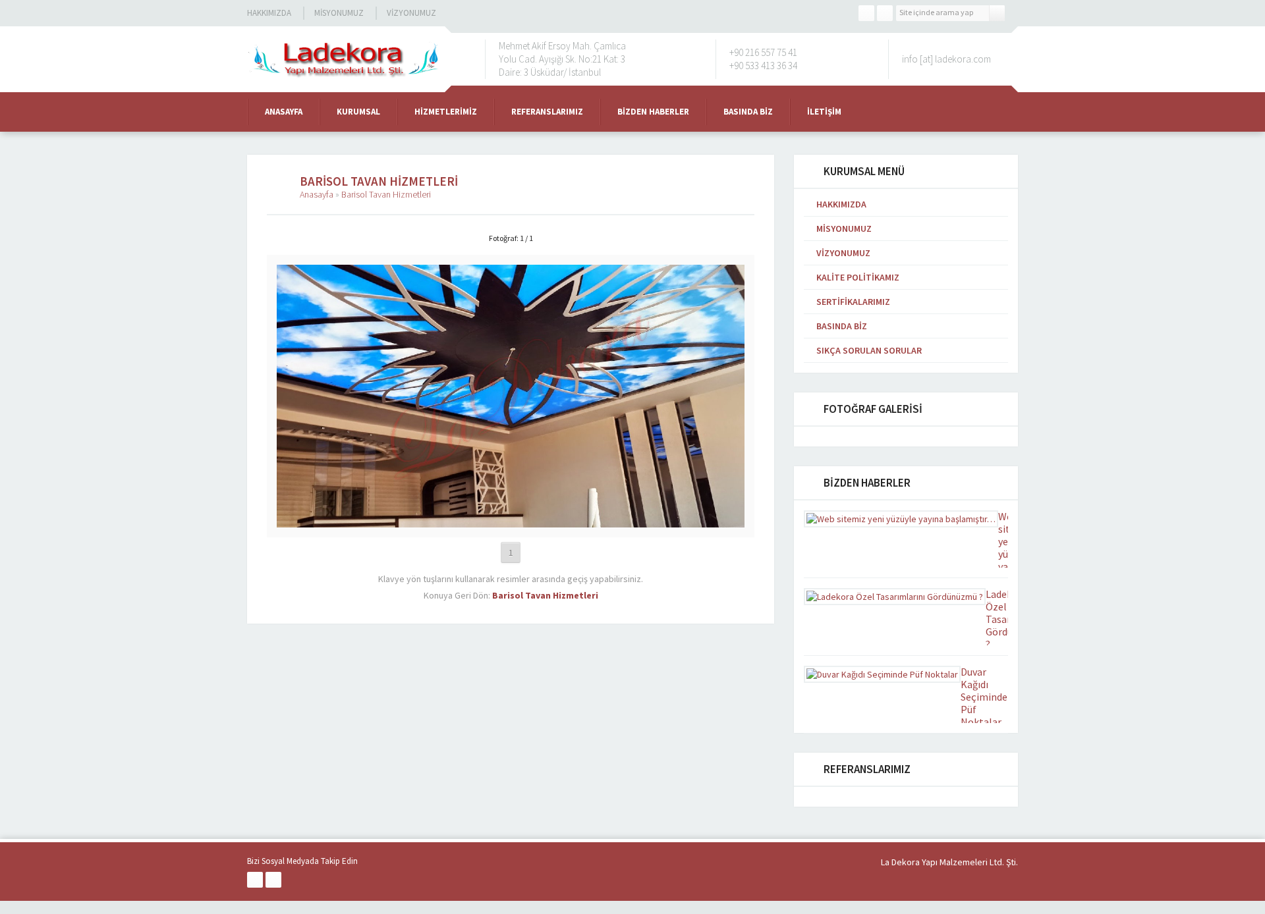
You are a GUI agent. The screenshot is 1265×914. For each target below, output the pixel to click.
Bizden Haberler (653, 111)
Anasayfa (283, 111)
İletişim (824, 111)
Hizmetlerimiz (445, 111)
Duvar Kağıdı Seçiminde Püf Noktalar (984, 696)
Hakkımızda (269, 12)
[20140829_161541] (511, 521)
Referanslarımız (547, 111)
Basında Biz (748, 111)
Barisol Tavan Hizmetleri (386, 194)
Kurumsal (358, 111)
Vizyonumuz (411, 12)
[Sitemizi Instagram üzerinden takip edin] (885, 13)
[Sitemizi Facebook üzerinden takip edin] (866, 13)
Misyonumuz (339, 12)
